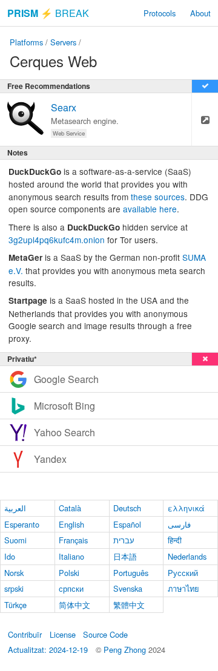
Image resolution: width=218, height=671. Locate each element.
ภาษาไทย (183, 588)
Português (130, 572)
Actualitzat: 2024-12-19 (48, 649)
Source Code (105, 634)
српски (71, 588)
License (63, 634)
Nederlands (187, 556)
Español (127, 524)
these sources (158, 197)
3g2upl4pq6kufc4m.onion (56, 240)
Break (48, 13)
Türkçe (15, 604)
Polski (69, 572)
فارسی (179, 524)
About (200, 13)
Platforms (26, 42)
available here (150, 209)
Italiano (71, 556)
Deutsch (127, 508)
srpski (14, 588)
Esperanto (21, 524)
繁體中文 (129, 604)
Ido (9, 556)
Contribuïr (25, 634)
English (71, 524)
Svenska (127, 588)
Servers (63, 42)
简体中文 (74, 604)
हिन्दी (175, 540)
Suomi (15, 540)
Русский (183, 572)
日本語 (125, 556)
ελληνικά (186, 508)
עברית (123, 540)
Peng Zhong (126, 649)
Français (73, 540)
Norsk (14, 572)
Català (70, 508)
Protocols (160, 13)
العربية (15, 508)
